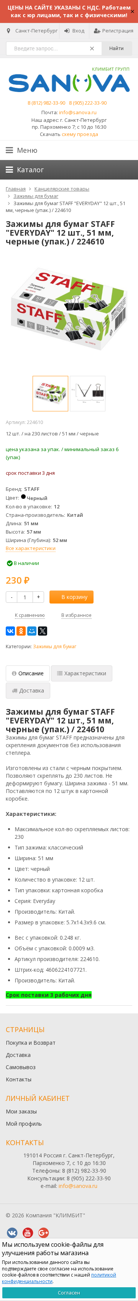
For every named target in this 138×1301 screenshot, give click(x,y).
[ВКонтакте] (10, 631)
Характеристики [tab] (85, 673)
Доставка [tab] (31, 690)
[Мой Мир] (31, 631)
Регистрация (117, 30)
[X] (42, 631)
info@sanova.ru (78, 112)
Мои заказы (21, 1111)
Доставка (18, 1054)
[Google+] (43, 1233)
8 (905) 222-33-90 (88, 102)
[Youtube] (27, 1233)
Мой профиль (24, 1123)
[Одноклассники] (21, 631)
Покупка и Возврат (31, 1042)
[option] (50, 393)
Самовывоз (21, 1067)
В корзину (74, 596)
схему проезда (80, 134)
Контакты (18, 1079)
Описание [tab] (31, 673)
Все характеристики (31, 548)
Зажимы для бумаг (54, 646)
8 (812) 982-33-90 (46, 102)
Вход (78, 30)
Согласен (69, 1292)
